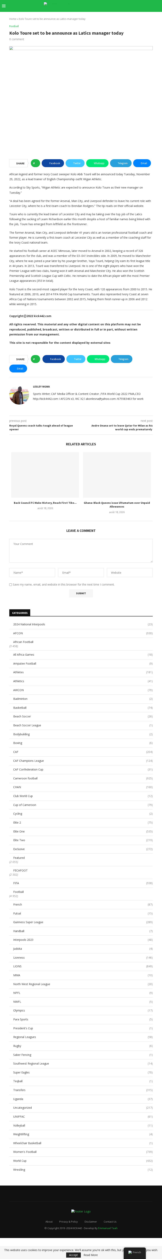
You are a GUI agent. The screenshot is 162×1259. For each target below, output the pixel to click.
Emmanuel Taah (108, 1228)
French (83, 904)
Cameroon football (83, 778)
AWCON (83, 690)
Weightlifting (83, 1134)
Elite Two (83, 840)
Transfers (83, 1090)
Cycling (83, 813)
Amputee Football (83, 663)
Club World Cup (83, 796)
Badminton (83, 699)
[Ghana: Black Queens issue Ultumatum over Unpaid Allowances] (117, 475)
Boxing (83, 743)
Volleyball (83, 1125)
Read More (91, 1255)
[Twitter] (123, 6)
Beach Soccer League (83, 725)
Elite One (83, 831)
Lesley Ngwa (41, 386)
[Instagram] (127, 6)
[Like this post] (37, 163)
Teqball (83, 1081)
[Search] (158, 6)
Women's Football (83, 1152)
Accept (73, 1255)
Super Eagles (83, 1072)
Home (12, 19)
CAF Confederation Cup (83, 769)
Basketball (83, 707)
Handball (83, 931)
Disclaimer (91, 1221)
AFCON (83, 633)
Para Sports (83, 1019)
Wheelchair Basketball (83, 1143)
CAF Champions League (83, 761)
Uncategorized (83, 1107)
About (49, 1221)
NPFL (83, 993)
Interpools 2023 (83, 940)
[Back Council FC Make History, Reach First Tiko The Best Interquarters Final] (45, 475)
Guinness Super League (83, 922)
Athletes (83, 672)
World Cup (83, 1161)
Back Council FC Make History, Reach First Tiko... (45, 502)
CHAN (83, 787)
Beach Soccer (83, 716)
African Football (23, 642)
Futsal (83, 913)
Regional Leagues (83, 1037)
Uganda (83, 1099)
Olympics (83, 1010)
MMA (83, 975)
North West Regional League (83, 984)
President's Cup (83, 1028)
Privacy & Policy (68, 1221)
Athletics (83, 681)
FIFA (83, 883)
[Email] (139, 6)
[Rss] (152, 6)
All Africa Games (83, 654)
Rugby (83, 1046)
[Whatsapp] (148, 6)
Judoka (83, 948)
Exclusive (83, 849)
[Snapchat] (144, 6)
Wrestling (83, 1169)
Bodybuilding (83, 734)
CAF (83, 752)
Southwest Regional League (83, 1063)
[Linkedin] (131, 6)
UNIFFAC (83, 1116)
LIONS (83, 966)
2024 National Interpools (83, 624)
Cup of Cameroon (83, 805)
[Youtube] (135, 6)
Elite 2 (83, 822)
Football (18, 892)
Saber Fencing (83, 1055)
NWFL (83, 1002)
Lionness (83, 957)
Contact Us (110, 1221)
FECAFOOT (20, 870)
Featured (19, 858)
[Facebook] (119, 6)
